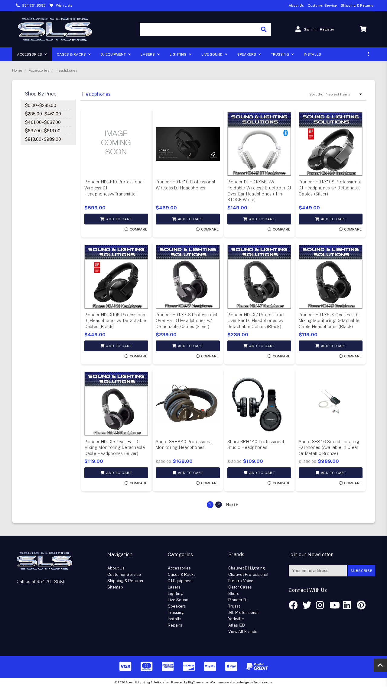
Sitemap (115, 587)
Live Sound (212, 54)
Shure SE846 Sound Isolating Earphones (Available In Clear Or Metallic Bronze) (329, 447)
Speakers (247, 54)
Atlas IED (236, 625)
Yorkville (236, 619)
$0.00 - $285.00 (40, 105)
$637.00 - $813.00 (42, 130)
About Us (296, 5)
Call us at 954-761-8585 (41, 581)
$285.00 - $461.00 (43, 113)
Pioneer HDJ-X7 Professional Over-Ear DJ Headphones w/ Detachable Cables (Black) (256, 320)
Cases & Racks (72, 54)
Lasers (148, 54)
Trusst (234, 606)
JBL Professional (243, 612)
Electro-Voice (240, 581)
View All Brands (242, 631)
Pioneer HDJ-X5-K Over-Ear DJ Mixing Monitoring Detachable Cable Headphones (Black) (329, 320)
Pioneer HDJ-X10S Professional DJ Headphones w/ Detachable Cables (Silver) (330, 187)
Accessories (30, 54)
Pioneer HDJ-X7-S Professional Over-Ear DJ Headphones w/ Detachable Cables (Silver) (186, 320)
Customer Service (322, 5)
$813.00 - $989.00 (43, 139)
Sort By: (316, 94)
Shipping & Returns (357, 5)
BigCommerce (198, 682)
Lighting (178, 54)
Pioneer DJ (238, 600)
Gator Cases (240, 587)
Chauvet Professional (248, 574)
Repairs (175, 625)
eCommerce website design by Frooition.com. (241, 682)
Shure (233, 593)
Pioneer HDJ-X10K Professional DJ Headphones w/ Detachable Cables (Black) (115, 320)
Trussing (280, 54)
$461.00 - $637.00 (43, 122)
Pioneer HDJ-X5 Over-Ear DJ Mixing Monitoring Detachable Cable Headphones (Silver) (114, 447)
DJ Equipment (114, 54)
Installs (312, 54)
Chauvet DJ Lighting (246, 568)
